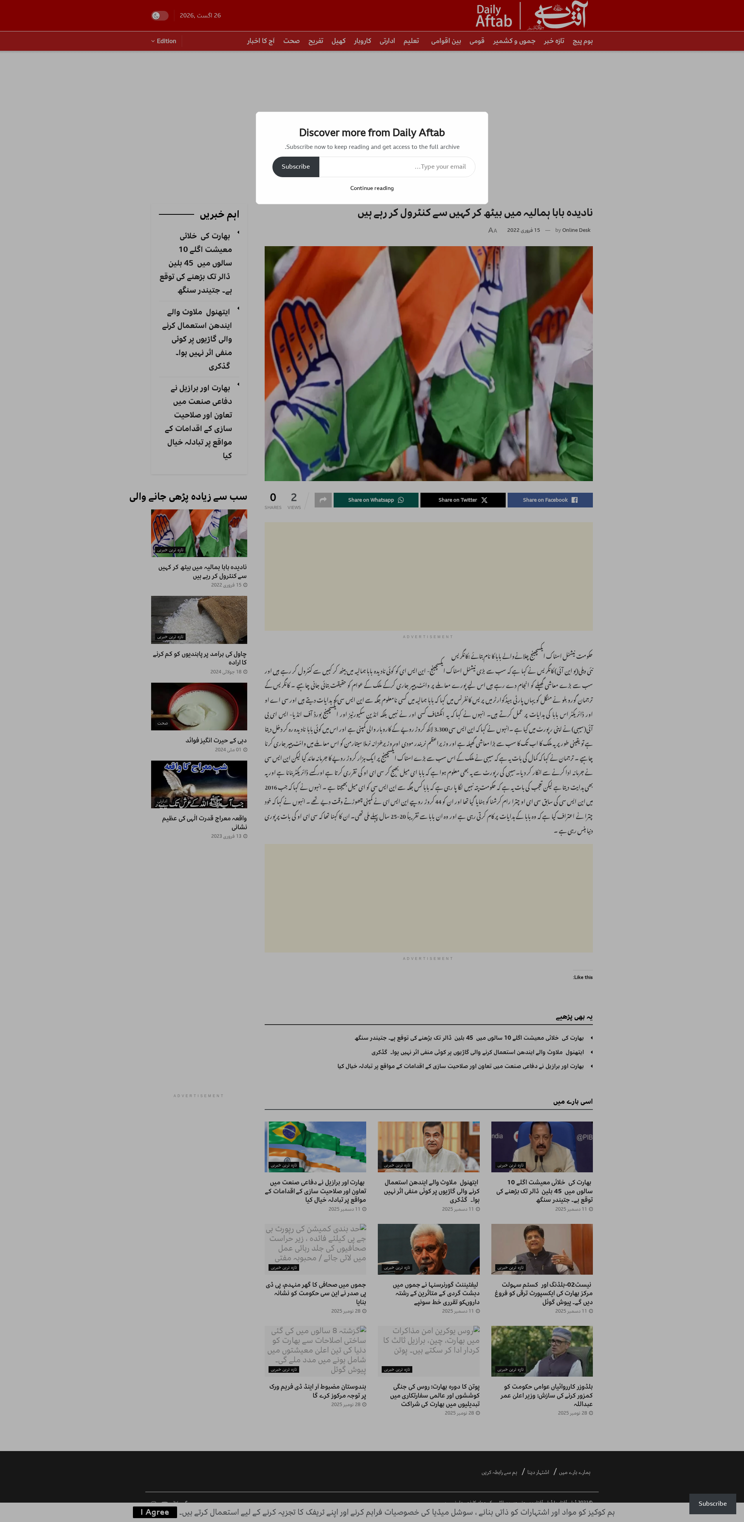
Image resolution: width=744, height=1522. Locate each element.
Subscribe (296, 167)
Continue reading (372, 188)
